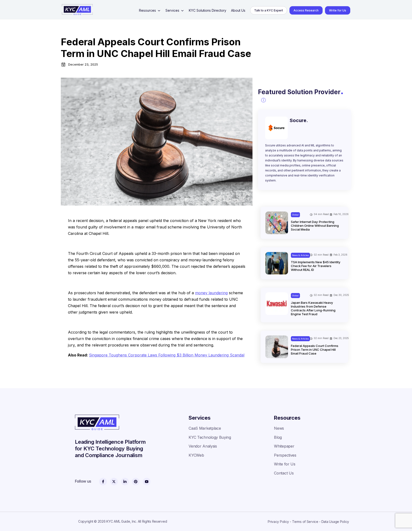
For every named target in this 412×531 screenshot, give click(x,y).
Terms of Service (305, 522)
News (279, 428)
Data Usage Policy (335, 522)
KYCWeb (196, 455)
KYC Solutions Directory (207, 10)
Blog (278, 437)
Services (172, 10)
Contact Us (284, 473)
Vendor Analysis (203, 446)
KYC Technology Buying (210, 437)
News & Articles (300, 255)
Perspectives (285, 455)
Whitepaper (284, 446)
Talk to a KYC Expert (268, 10)
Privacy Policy (278, 522)
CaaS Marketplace (205, 428)
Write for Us (337, 10)
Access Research (306, 10)
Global (295, 214)
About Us (238, 10)
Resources (147, 10)
